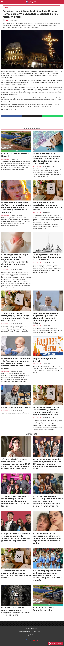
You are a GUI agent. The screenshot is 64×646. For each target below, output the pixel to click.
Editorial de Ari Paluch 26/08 (16, 407)
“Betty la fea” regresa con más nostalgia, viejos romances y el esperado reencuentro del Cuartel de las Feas (15, 501)
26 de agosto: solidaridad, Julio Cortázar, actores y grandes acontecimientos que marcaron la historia (46, 411)
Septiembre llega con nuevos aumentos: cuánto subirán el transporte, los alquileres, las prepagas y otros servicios (46, 158)
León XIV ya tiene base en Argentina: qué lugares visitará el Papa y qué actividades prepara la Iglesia (46, 318)
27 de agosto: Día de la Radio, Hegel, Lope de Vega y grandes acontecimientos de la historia (15, 317)
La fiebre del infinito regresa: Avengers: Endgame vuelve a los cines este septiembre (15, 611)
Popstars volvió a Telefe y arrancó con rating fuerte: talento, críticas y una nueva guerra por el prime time (16, 537)
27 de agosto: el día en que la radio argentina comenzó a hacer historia (47, 257)
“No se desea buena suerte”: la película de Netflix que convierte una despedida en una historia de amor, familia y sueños (48, 501)
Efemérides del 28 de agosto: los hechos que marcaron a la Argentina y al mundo (48, 206)
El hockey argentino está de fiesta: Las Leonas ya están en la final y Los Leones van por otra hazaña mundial (47, 575)
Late (6, 20)
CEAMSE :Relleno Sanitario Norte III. (43, 609)
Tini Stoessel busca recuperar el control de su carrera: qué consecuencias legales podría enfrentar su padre (47, 538)
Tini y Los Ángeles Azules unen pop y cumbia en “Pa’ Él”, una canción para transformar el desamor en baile (47, 464)
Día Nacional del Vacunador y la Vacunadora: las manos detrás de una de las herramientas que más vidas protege (15, 363)
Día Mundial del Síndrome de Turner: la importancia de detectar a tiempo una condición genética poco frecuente (16, 207)
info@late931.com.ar (32, 635)
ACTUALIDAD (7, 8)
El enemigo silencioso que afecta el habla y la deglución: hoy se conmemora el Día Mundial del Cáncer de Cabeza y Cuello (15, 261)
